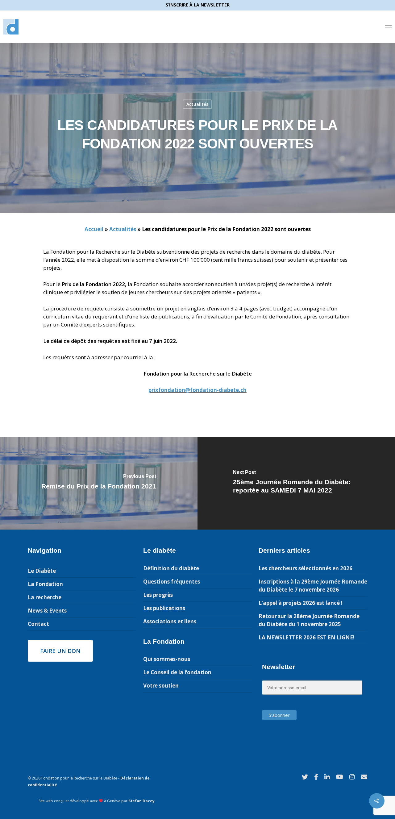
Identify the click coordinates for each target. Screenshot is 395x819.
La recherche (44, 597)
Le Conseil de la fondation (177, 672)
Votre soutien (161, 685)
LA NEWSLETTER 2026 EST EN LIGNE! (307, 637)
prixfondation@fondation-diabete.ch (197, 389)
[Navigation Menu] (388, 27)
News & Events (47, 610)
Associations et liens (169, 621)
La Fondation (45, 584)
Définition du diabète (171, 568)
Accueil (94, 229)
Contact (38, 623)
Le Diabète (42, 570)
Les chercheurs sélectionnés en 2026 (305, 568)
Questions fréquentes (171, 581)
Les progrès (158, 594)
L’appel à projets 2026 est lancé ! (301, 602)
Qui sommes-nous (166, 659)
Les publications (164, 608)
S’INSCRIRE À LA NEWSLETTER (198, 5)
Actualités (197, 104)
